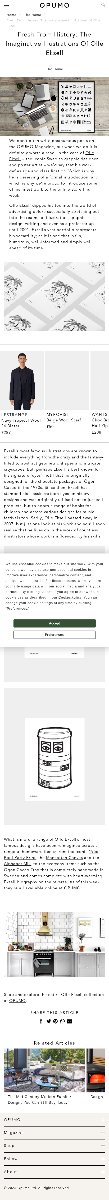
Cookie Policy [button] (69, 597)
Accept (54, 623)
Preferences (54, 635)
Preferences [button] (17, 608)
